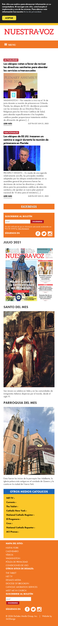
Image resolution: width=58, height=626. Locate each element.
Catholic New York (15, 510)
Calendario (12, 551)
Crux (8, 523)
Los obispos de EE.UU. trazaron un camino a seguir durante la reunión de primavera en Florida (26, 140)
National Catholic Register (19, 515)
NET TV (9, 498)
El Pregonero (12, 519)
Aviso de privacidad (32, 11)
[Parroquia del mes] (29, 441)
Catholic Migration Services (21, 587)
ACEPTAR (9, 18)
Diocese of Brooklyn (17, 583)
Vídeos (9, 554)
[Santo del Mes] (29, 349)
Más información (23, 229)
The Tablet (11, 506)
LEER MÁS (8, 123)
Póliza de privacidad (17, 561)
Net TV (9, 576)
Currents (10, 502)
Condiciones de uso (17, 565)
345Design (10, 618)
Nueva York (12, 547)
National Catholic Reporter (20, 527)
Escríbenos (29, 206)
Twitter (44, 234)
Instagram (50, 234)
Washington (13, 558)
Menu (11, 44)
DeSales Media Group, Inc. (26, 616)
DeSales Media (13, 579)
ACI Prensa (12, 531)
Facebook (38, 234)
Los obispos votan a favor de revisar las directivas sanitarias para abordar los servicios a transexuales (26, 67)
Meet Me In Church (16, 590)
